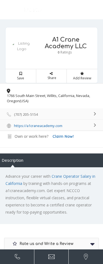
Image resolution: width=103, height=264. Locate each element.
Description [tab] (12, 160)
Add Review (82, 78)
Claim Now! (63, 136)
